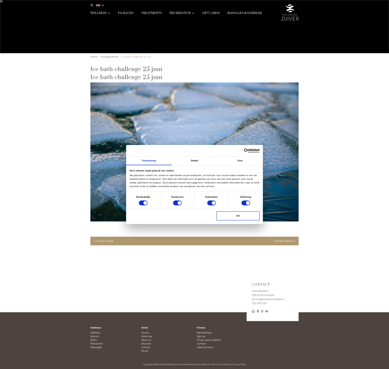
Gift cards (211, 13)
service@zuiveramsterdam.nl (268, 299)
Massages (96, 347)
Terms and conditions (221, 364)
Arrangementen (110, 56)
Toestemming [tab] (149, 160)
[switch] (177, 203)
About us (146, 339)
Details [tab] (194, 160)
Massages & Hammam (244, 13)
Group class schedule (209, 339)
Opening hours (205, 347)
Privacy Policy (239, 364)
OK (238, 215)
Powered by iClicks (191, 364)
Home (93, 56)
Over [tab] (240, 160)
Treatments (151, 13)
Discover (146, 343)
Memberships (204, 332)
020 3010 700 (259, 303)
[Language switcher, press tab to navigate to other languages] (99, 5)
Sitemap (205, 364)
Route (144, 350)
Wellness (98, 13)
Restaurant (96, 343)
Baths (93, 339)
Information (180, 13)
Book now (146, 336)
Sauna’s (94, 336)
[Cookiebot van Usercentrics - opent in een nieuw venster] (246, 150)
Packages (126, 13)
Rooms (145, 332)
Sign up (201, 336)
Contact (146, 347)
